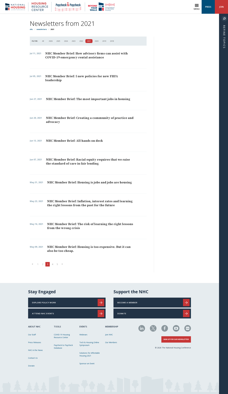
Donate (31, 365)
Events (83, 326)
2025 (58, 41)
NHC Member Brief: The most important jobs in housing (88, 99)
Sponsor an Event (86, 363)
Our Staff (32, 334)
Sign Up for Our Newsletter (176, 339)
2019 (104, 41)
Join (221, 6)
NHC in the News (35, 350)
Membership (111, 326)
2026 (51, 41)
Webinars (83, 334)
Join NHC (109, 334)
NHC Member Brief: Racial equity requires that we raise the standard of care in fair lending (88, 162)
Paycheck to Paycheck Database (63, 346)
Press (208, 6)
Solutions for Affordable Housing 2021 (89, 354)
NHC (31, 29)
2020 (96, 41)
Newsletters (42, 29)
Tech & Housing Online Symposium (89, 343)
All (43, 41)
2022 (81, 41)
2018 (112, 41)
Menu (197, 9)
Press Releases (34, 342)
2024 (66, 41)
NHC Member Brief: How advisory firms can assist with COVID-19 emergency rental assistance (86, 55)
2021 (89, 41)
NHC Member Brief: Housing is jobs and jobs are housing (89, 182)
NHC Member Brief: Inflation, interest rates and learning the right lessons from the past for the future (90, 203)
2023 (73, 41)
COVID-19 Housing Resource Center (62, 336)
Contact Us (33, 358)
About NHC (34, 326)
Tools (57, 326)
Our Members (111, 342)
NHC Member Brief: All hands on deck (74, 141)
